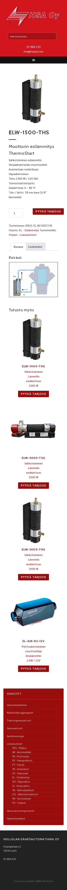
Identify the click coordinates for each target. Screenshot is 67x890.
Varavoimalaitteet (17, 704)
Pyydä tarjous (48, 211)
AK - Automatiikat (21, 752)
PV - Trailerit (19, 802)
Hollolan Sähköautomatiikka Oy (33, 16)
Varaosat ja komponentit (20, 810)
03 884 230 (33, 47)
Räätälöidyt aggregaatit (20, 712)
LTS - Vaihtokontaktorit (25, 794)
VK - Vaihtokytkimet (23, 790)
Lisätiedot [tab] (35, 246)
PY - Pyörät (18, 764)
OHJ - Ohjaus (19, 747)
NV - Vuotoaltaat (21, 798)
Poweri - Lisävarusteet (22, 235)
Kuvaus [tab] (18, 246)
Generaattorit (15, 728)
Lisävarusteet (14, 743)
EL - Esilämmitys (29, 230)
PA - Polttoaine (20, 756)
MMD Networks (44, 881)
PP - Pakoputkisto (22, 760)
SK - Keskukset (20, 768)
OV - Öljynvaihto (21, 781)
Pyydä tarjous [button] (33, 394)
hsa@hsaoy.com (33, 51)
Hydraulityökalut (16, 818)
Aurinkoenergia (15, 736)
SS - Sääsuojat (20, 773)
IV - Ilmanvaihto (21, 785)
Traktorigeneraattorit (19, 720)
